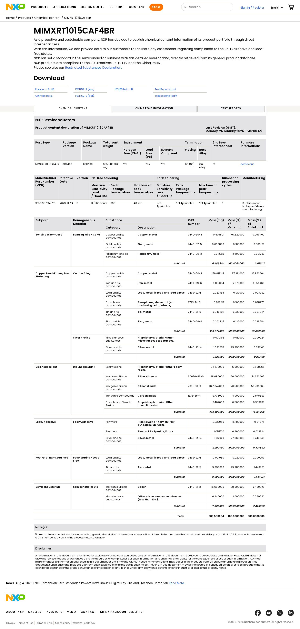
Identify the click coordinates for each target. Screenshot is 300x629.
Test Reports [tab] (231, 108)
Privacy (10, 623)
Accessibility (62, 623)
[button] (277, 7)
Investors (54, 612)
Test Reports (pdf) (166, 96)
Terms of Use (25, 623)
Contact (88, 612)
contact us (247, 164)
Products (24, 18)
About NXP (15, 612)
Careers (34, 612)
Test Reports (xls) (165, 89)
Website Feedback (83, 623)
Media (72, 612)
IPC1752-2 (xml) (84, 89)
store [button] (156, 7)
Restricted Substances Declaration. (93, 67)
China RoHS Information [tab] (154, 108)
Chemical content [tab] (73, 108)
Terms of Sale (44, 623)
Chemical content (47, 18)
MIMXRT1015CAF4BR (77, 18)
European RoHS (44, 89)
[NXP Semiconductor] (15, 7)
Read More (176, 583)
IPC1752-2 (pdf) (84, 96)
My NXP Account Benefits (121, 612)
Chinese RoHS (44, 96)
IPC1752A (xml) (124, 89)
